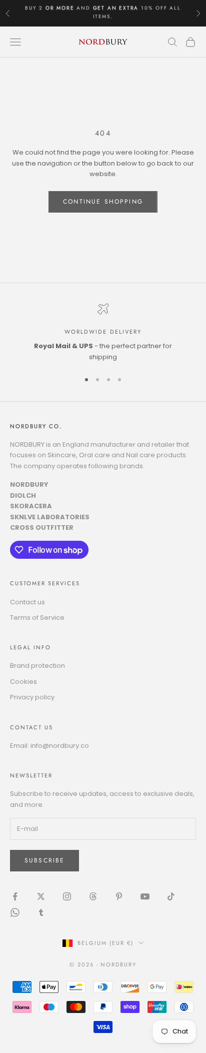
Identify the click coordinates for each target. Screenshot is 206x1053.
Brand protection (37, 665)
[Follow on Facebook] (15, 896)
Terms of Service (37, 617)
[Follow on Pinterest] (119, 896)
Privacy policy (32, 697)
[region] (103, 332)
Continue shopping (103, 201)
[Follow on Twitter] (41, 896)
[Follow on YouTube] (145, 896)
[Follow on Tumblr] (41, 912)
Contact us (27, 602)
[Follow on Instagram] (67, 896)
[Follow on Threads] (93, 896)
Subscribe (44, 860)
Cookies (23, 681)
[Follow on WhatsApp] (15, 912)
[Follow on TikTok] (171, 896)
